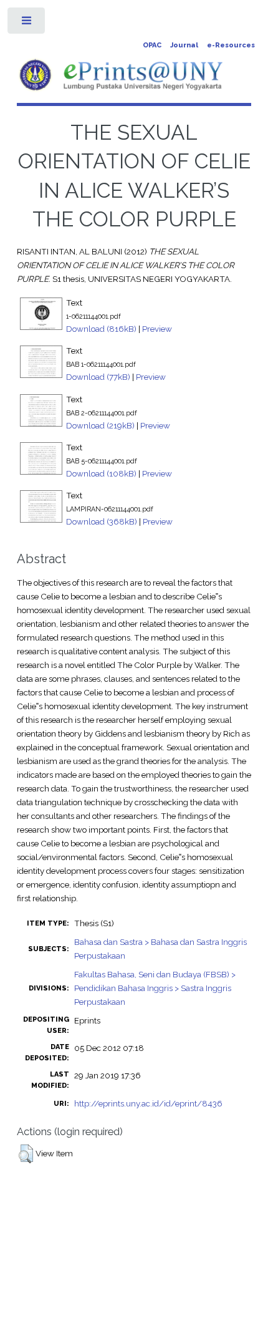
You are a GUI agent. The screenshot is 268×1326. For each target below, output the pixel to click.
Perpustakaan (99, 956)
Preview (157, 329)
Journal (184, 45)
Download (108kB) (101, 473)
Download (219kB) (100, 425)
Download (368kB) (101, 521)
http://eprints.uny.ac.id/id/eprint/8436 (148, 1103)
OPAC (152, 45)
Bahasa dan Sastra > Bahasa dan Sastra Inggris (160, 942)
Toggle (27, 23)
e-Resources (231, 45)
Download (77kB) (98, 377)
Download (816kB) (101, 329)
